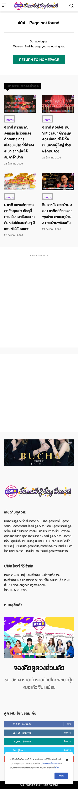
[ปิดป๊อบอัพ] (67, 760)
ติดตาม (67, 732)
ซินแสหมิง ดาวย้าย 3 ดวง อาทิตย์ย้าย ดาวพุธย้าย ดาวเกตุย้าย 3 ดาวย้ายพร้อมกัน (57, 214)
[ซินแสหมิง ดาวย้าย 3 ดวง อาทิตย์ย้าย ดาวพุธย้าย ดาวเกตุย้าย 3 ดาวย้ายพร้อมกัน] (58, 181)
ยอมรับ (61, 775)
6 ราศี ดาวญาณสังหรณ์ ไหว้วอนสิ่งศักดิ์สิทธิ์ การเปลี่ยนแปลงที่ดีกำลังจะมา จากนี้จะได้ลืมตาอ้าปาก (19, 142)
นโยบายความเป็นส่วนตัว (50, 763)
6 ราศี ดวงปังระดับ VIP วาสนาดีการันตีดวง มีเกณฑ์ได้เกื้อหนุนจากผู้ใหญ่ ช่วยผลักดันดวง (56, 139)
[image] (39, 637)
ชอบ (69, 724)
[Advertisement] (39, 297)
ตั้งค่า (57, 767)
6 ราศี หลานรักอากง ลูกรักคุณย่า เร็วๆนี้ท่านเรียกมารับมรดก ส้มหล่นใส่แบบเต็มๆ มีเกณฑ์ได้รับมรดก (19, 217)
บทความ (9, 120)
